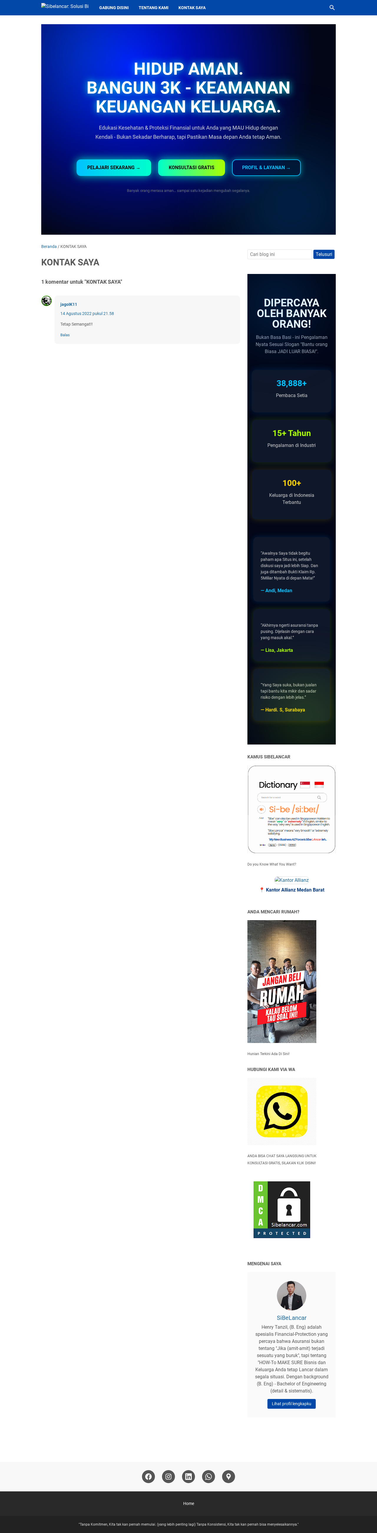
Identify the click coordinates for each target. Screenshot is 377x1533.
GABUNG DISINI (114, 7)
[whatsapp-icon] (208, 1476)
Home (188, 1503)
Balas (65, 335)
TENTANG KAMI (153, 7)
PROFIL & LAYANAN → (266, 167)
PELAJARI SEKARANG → (113, 167)
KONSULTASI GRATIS (191, 167)
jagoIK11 (68, 304)
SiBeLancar (292, 1317)
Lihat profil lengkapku (291, 1403)
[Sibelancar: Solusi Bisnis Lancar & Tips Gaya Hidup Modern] (64, 7)
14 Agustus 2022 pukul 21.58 (87, 313)
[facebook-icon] (148, 1476)
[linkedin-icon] (188, 1476)
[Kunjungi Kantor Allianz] (292, 880)
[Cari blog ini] (332, 7)
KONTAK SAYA (192, 7)
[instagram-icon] (168, 1476)
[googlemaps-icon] (228, 1476)
